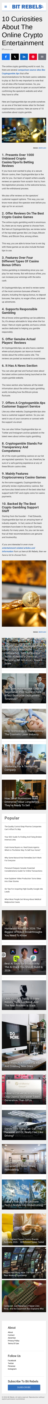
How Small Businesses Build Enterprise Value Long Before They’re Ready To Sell (22, 802)
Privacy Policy (13, 1341)
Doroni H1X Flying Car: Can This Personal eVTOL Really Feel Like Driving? (24, 1132)
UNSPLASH (42, 148)
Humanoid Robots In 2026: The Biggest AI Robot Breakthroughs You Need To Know (23, 932)
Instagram (12, 1369)
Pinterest (11, 1366)
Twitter (11, 1363)
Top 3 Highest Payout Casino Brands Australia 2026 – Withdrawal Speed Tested (24, 1240)
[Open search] (43, 5)
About (10, 1332)
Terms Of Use (13, 1343)
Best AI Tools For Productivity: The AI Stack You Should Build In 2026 (24, 967)
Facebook (12, 1360)
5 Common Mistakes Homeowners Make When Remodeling (20, 1166)
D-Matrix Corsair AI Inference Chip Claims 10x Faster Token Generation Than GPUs (22, 1097)
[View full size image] (24, 130)
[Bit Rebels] (25, 9)
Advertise (12, 1338)
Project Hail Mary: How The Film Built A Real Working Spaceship (22, 1274)
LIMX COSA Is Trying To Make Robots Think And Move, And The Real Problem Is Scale (22, 1002)
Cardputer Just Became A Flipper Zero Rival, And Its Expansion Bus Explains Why (24, 1307)
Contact (11, 1335)
